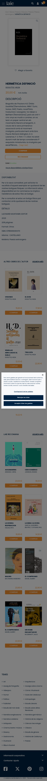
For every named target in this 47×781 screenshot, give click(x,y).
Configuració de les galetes (23, 391)
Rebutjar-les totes (23, 397)
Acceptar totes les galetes (23, 403)
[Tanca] (42, 374)
